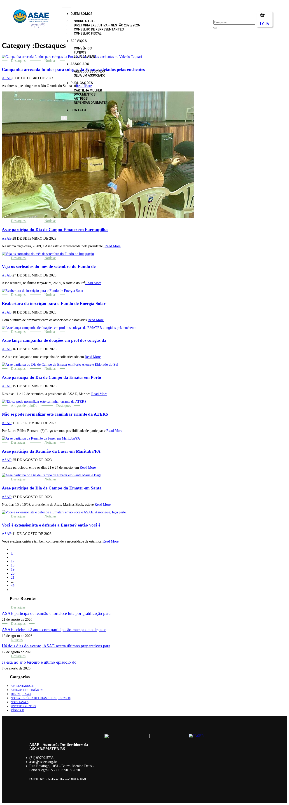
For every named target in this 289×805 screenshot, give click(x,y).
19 (12, 569)
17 (12, 561)
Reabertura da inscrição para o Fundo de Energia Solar (53, 303)
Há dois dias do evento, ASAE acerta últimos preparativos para (56, 646)
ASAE (7, 78)
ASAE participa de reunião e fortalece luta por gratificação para (56, 613)
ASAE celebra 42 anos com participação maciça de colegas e (54, 629)
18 (12, 565)
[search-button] (215, 27)
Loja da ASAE (84, 56)
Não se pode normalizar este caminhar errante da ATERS (55, 414)
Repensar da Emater (91, 102)
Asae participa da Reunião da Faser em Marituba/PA (51, 451)
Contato (78, 110)
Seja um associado (89, 75)
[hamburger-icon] (66, 7)
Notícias (50, 61)
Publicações (81, 83)
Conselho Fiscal (87, 33)
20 (12, 573)
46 (12, 585)
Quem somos (81, 14)
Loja (264, 24)
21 (12, 577)
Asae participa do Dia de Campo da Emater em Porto (51, 377)
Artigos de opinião (24, 405)
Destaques (18, 61)
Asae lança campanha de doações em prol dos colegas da (54, 340)
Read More (113, 246)
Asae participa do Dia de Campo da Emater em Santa (52, 488)
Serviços (78, 41)
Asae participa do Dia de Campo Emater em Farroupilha (55, 229)
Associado (79, 64)
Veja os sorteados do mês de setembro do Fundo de (49, 266)
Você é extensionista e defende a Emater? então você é (51, 525)
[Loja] (262, 15)
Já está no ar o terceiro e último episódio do (39, 662)
